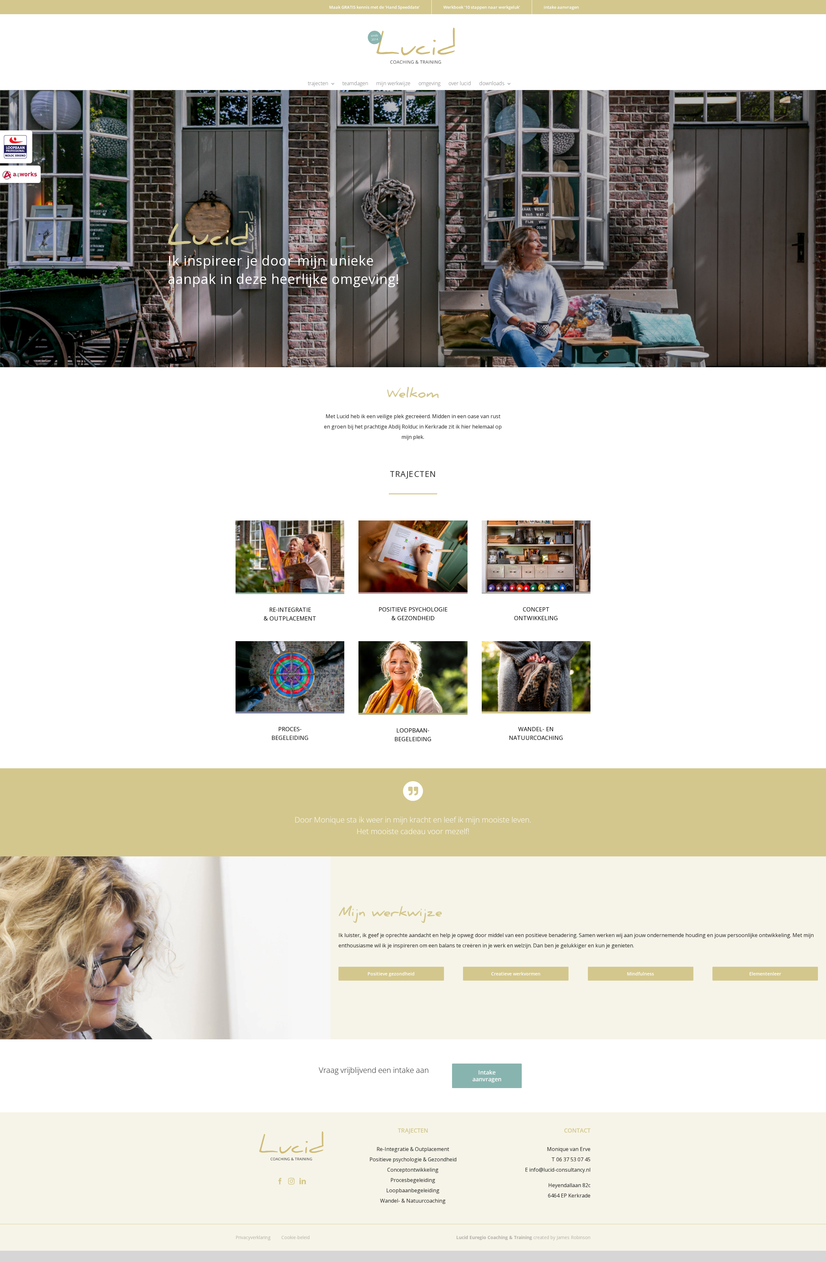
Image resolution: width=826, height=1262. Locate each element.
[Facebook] (280, 1181)
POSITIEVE (393, 609)
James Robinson (573, 1237)
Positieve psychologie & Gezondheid (413, 1159)
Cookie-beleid (295, 1237)
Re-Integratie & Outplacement (413, 1149)
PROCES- (290, 729)
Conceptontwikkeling (412, 1169)
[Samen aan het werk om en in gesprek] (290, 523)
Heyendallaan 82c (569, 1185)
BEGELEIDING (289, 738)
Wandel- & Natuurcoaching (413, 1200)
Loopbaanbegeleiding (412, 1190)
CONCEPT (536, 609)
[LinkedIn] (302, 1181)
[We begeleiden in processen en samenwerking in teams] (290, 643)
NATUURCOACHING (536, 738)
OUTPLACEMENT (292, 618)
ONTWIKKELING (536, 618)
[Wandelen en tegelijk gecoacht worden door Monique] (536, 643)
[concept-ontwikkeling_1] (536, 523)
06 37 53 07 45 (573, 1159)
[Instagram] (291, 1181)
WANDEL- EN (536, 729)
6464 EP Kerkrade (569, 1195)
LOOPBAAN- (412, 730)
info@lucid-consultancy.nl (559, 1169)
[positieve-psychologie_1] (412, 523)
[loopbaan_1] (412, 643)
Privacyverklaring (253, 1237)
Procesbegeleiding (412, 1180)
